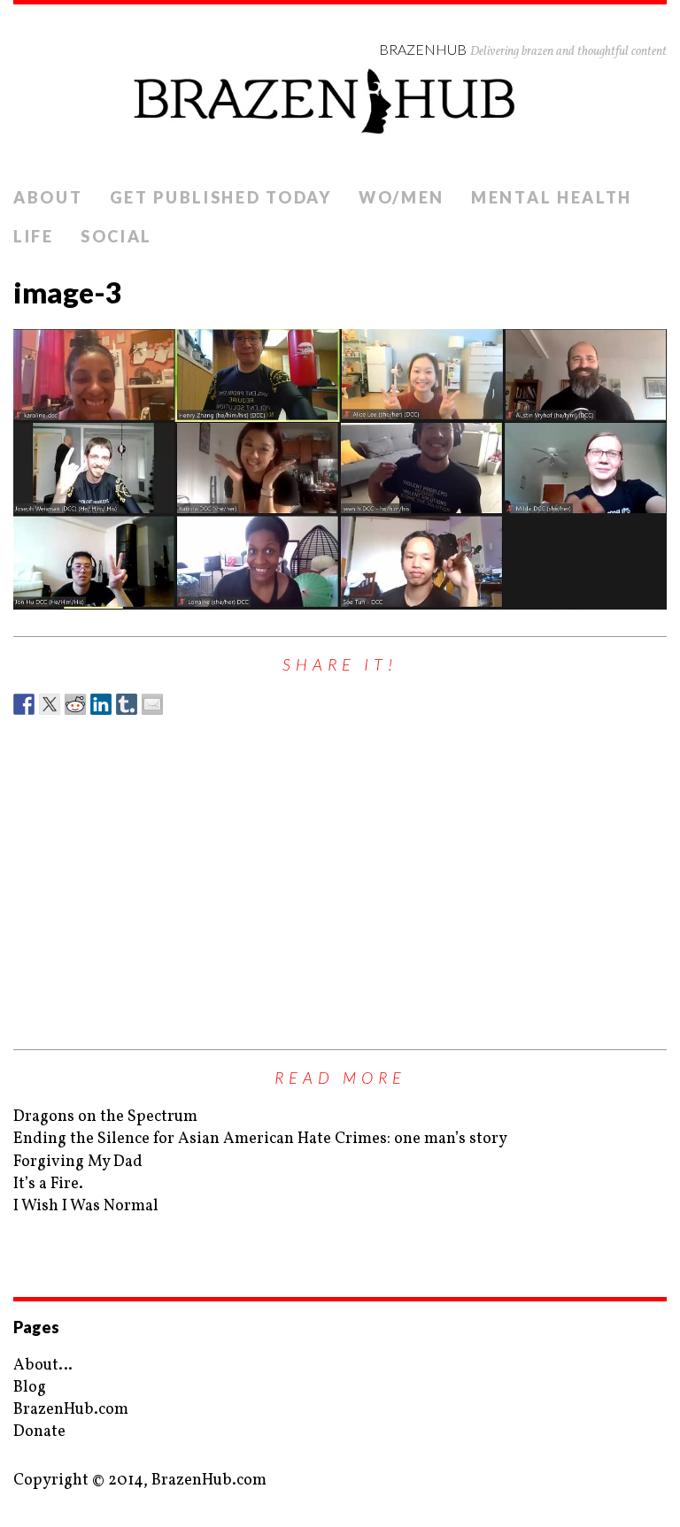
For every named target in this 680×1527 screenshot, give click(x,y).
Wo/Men (401, 197)
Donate (39, 1432)
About (48, 197)
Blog (29, 1388)
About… (43, 1365)
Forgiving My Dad (78, 1162)
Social (116, 236)
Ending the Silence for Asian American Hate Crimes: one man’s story (260, 1139)
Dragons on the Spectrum (105, 1117)
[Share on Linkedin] (101, 704)
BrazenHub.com (70, 1410)
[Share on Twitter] (49, 704)
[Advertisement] (340, 872)
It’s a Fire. (48, 1184)
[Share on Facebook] (24, 704)
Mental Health (551, 197)
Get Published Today (221, 197)
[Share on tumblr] (126, 704)
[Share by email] (152, 704)
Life (33, 236)
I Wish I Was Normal (85, 1206)
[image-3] (340, 469)
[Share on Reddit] (75, 704)
